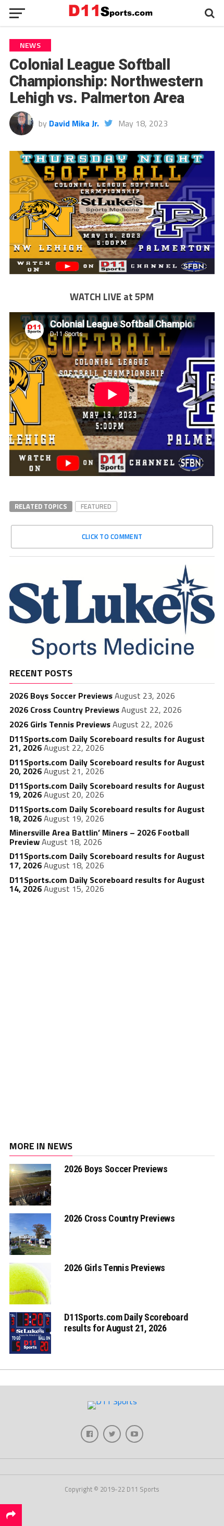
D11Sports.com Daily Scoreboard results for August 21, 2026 (107, 743)
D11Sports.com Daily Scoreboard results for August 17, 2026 (107, 860)
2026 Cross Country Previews (64, 709)
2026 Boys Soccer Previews (61, 695)
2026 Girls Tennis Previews (59, 724)
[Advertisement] (112, 1019)
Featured (96, 506)
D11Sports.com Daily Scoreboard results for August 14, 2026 (107, 884)
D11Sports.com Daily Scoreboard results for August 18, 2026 (107, 814)
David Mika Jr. (74, 123)
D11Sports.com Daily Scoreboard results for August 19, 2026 (107, 790)
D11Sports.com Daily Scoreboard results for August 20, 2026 (107, 767)
